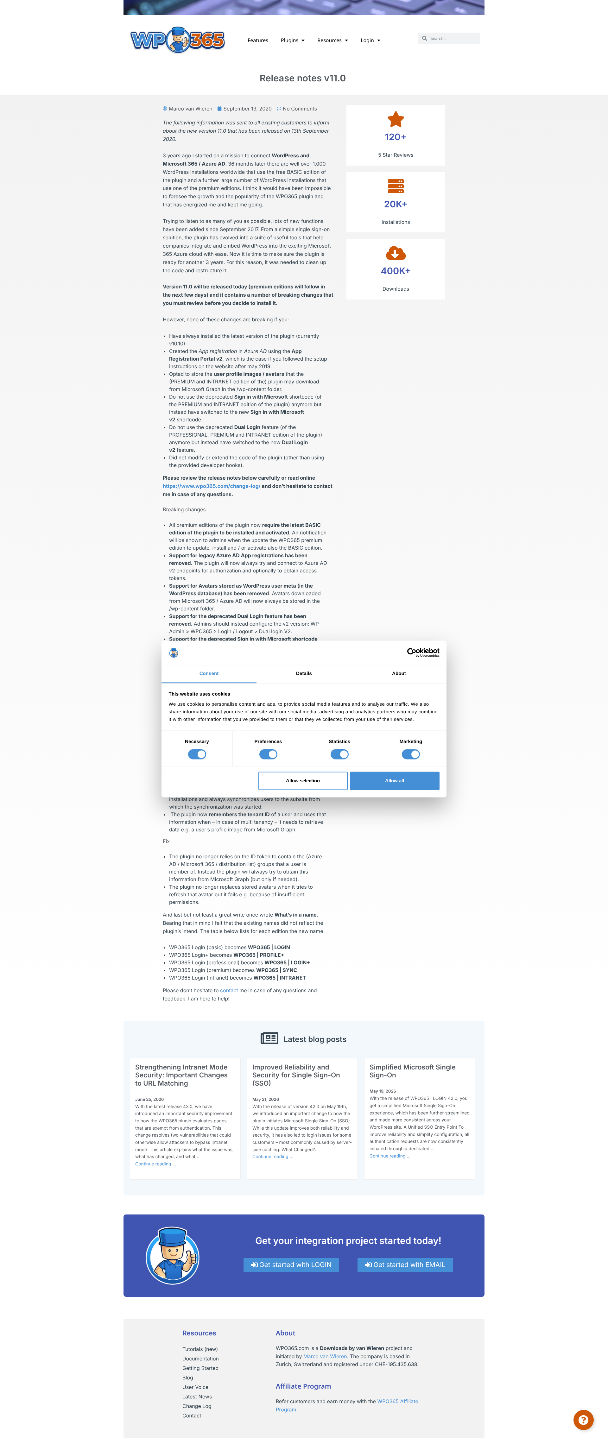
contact (229, 990)
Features (258, 40)
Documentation (200, 1358)
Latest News (197, 1396)
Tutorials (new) (200, 1349)
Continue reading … (155, 1164)
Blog (187, 1377)
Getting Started (200, 1368)
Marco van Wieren (325, 1356)
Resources (329, 40)
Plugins (289, 40)
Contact (191, 1415)
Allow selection (303, 780)
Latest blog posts (315, 1039)
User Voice (195, 1387)
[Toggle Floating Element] (583, 1420)
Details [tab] (304, 673)
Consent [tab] (209, 673)
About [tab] (399, 673)
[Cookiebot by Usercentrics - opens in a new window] (412, 653)
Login (367, 40)
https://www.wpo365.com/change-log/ (212, 486)
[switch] (268, 754)
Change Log (197, 1406)
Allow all (394, 780)
